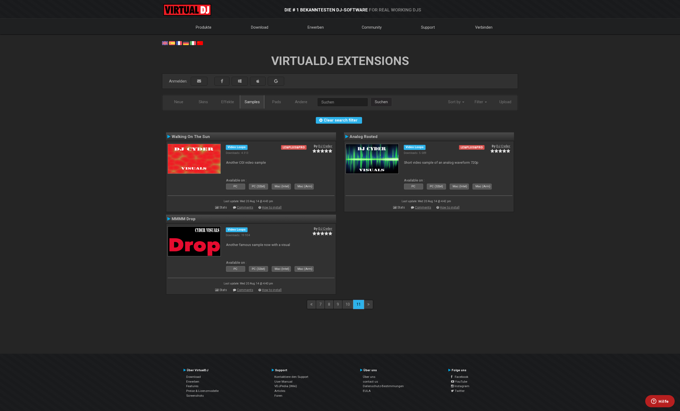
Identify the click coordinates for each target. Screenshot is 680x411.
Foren (278, 395)
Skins (203, 101)
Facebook (460, 377)
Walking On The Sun (191, 136)
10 (348, 304)
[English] (165, 42)
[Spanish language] (172, 42)
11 (358, 304)
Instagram (461, 386)
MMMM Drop (184, 219)
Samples (252, 101)
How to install (272, 207)
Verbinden (483, 27)
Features (192, 386)
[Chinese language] (200, 42)
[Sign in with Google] (276, 81)
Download (259, 27)
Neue (178, 101)
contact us (370, 381)
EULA (367, 391)
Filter (479, 101)
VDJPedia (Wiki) (285, 386)
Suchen (381, 101)
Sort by (455, 101)
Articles (279, 391)
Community (372, 27)
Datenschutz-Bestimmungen (383, 386)
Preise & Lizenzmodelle (202, 391)
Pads (276, 101)
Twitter (459, 391)
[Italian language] (193, 42)
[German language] (186, 42)
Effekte (227, 101)
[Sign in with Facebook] (222, 81)
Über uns (369, 377)
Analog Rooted (363, 136)
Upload (505, 101)
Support (428, 27)
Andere (301, 101)
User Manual (283, 381)
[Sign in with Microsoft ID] (240, 81)
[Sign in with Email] (199, 81)
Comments (245, 207)
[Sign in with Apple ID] (258, 81)
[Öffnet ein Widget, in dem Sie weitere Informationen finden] (660, 401)
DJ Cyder (325, 146)
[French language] (179, 42)
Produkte (203, 27)
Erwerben (316, 27)
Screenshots (195, 395)
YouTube (460, 381)
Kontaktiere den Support (291, 377)
